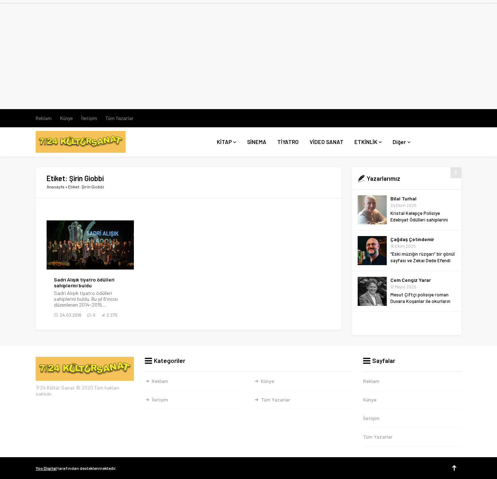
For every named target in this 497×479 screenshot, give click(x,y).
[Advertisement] (248, 54)
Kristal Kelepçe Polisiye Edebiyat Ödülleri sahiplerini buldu (419, 219)
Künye (66, 118)
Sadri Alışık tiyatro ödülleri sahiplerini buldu (84, 282)
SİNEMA (256, 142)
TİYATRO (288, 142)
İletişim (89, 118)
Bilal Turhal (403, 198)
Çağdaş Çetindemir (412, 239)
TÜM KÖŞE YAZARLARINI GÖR (407, 323)
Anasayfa (55, 186)
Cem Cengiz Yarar (410, 280)
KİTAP (224, 142)
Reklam (44, 118)
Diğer (399, 142)
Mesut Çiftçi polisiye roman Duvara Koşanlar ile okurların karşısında (420, 301)
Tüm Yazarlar (120, 118)
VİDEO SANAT (326, 142)
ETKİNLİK (365, 142)
